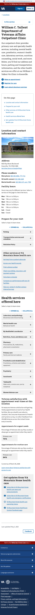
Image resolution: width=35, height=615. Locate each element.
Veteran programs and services (10, 554)
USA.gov (3, 605)
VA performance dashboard (18, 605)
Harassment (5, 594)
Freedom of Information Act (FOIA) (12, 591)
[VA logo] (3, 9)
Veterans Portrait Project (9, 607)
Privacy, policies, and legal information (14, 599)
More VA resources (6, 560)
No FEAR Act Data (21, 602)
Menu (29, 9)
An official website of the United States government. (18, 1)
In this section (9, 22)
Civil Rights (15, 588)
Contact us (4, 548)
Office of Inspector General (20, 594)
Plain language (6, 596)
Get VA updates (5, 566)
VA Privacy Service (7, 602)
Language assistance (7, 573)
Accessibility (5, 588)
